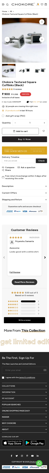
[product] (41, 21)
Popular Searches (11, 405)
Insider (5, 417)
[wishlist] (42, 4)
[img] (16, 237)
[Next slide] (45, 258)
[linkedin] (37, 455)
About (5, 429)
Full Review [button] (15, 272)
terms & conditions (27, 377)
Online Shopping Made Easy (16, 411)
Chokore (33, 462)
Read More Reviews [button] (24, 282)
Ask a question (28, 167)
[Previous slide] (4, 258)
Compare (9, 167)
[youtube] (32, 455)
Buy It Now (24, 139)
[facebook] (11, 455)
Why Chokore (9, 423)
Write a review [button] (25, 320)
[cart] (46, 4)
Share (8, 170)
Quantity (6, 123)
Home (4, 11)
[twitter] (16, 455)
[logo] (23, 4)
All (11, 11)
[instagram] (22, 455)
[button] (3, 4)
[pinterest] (27, 455)
